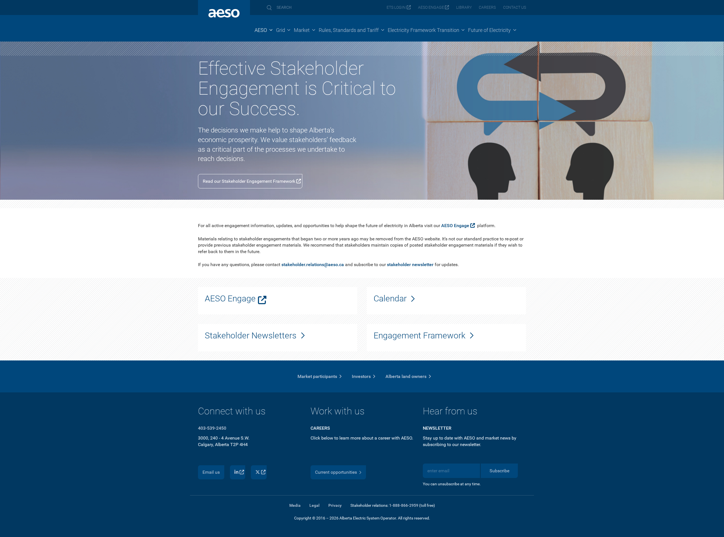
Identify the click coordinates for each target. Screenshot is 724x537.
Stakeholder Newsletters (250, 335)
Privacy (335, 505)
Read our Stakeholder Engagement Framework (249, 181)
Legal (314, 505)
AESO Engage (431, 7)
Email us (211, 472)
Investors (361, 376)
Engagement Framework (420, 335)
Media (295, 505)
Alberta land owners (405, 376)
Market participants (317, 376)
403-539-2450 (212, 428)
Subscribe (499, 470)
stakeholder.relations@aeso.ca (312, 264)
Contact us (514, 7)
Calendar (390, 298)
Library (464, 7)
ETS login (396, 7)
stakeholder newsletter (410, 264)
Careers (487, 7)
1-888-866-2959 (403, 505)
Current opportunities (336, 472)
